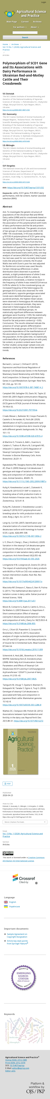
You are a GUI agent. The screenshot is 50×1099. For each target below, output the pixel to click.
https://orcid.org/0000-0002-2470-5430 (16, 141)
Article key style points (17, 941)
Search (25, 37)
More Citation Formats (14, 822)
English (12, 902)
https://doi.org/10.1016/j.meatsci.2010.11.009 (23, 649)
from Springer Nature (17, 943)
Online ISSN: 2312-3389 (16, 1060)
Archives (37, 21)
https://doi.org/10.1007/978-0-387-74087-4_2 (23, 387)
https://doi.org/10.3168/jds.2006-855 (19, 623)
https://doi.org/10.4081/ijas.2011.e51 (19, 600)
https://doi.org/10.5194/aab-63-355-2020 (21, 558)
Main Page (12, 21)
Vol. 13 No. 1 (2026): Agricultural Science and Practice (22, 48)
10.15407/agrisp (17, 1065)
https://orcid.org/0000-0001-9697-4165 (16, 110)
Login (43, 2)
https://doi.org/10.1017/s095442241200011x (22, 581)
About (34, 27)
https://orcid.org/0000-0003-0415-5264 (16, 182)
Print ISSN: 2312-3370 (15, 1062)
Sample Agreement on (17, 934)
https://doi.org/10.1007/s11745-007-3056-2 (22, 536)
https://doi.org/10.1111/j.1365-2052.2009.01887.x (24, 481)
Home (5, 44)
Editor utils (10, 1071)
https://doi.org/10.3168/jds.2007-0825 (19, 678)
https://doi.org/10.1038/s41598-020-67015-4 (22, 436)
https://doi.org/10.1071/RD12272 (28, 721)
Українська (14, 906)
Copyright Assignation (17, 936)
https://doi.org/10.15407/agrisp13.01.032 (25, 187)
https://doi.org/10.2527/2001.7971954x (20, 410)
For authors (19, 27)
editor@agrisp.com (20, 1068)
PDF (9, 783)
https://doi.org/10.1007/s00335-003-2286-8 (22, 704)
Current (25, 21)
